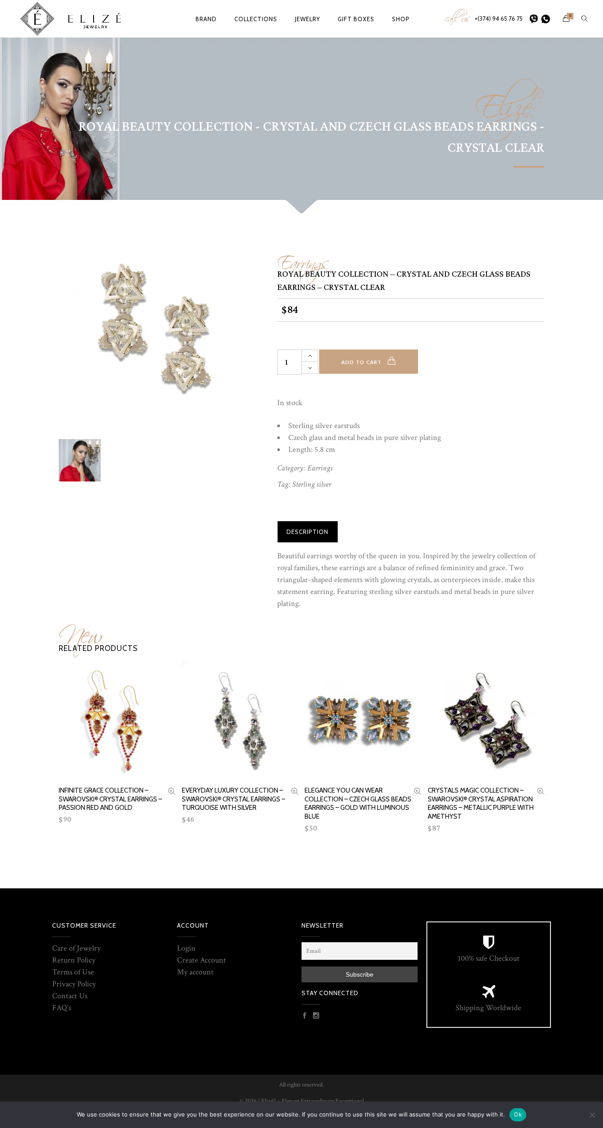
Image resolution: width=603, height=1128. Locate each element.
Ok (518, 1114)
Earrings (303, 259)
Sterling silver (311, 484)
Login (186, 948)
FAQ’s (61, 1008)
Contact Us (69, 996)
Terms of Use (73, 972)
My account (195, 972)
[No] (592, 1114)
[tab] (307, 531)
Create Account (201, 960)
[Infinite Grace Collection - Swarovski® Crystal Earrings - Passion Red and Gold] (171, 792)
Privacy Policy (74, 984)
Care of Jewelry (76, 948)
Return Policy (73, 960)
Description (307, 531)
